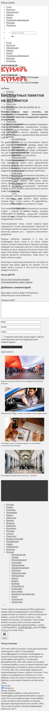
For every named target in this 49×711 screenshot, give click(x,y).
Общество (11, 104)
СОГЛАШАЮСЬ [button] (9, 627)
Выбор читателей (14, 538)
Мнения (10, 520)
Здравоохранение (20, 567)
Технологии (17, 599)
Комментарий (8, 300)
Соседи (10, 533)
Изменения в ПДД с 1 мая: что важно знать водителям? (24, 413)
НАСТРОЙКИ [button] (39, 627)
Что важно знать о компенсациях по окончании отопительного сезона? (21, 444)
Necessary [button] (6, 685)
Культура (10, 549)
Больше (10, 136)
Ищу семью (16, 591)
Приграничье (17, 575)
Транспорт (11, 121)
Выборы (15, 583)
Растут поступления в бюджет (15, 279)
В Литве (10, 91)
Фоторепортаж (18, 139)
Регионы (10, 531)
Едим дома (16, 173)
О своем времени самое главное (17, 282)
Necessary (9, 688)
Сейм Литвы (12, 546)
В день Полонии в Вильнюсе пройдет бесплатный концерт (22, 382)
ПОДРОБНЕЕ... (25, 627)
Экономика (5, 88)
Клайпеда (11, 525)
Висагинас (11, 528)
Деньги (14, 578)
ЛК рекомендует (19, 560)
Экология (16, 570)
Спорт (14, 596)
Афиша (9, 15)
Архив (9, 17)
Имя (3, 321)
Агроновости (17, 586)
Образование (18, 565)
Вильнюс (10, 109)
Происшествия (18, 157)
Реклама (10, 22)
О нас (9, 7)
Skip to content (8, 2)
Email (3, 326)
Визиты (15, 581)
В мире (9, 507)
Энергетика (17, 602)
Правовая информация (17, 20)
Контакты (10, 9)
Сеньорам (16, 562)
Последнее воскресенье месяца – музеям (19, 475)
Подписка (11, 25)
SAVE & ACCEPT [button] (8, 708)
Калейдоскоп (12, 541)
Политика (11, 510)
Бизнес (9, 515)
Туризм (14, 557)
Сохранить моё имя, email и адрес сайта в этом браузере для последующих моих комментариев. (22, 339)
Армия (9, 544)
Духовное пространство (23, 594)
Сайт (3, 331)
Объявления (12, 12)
